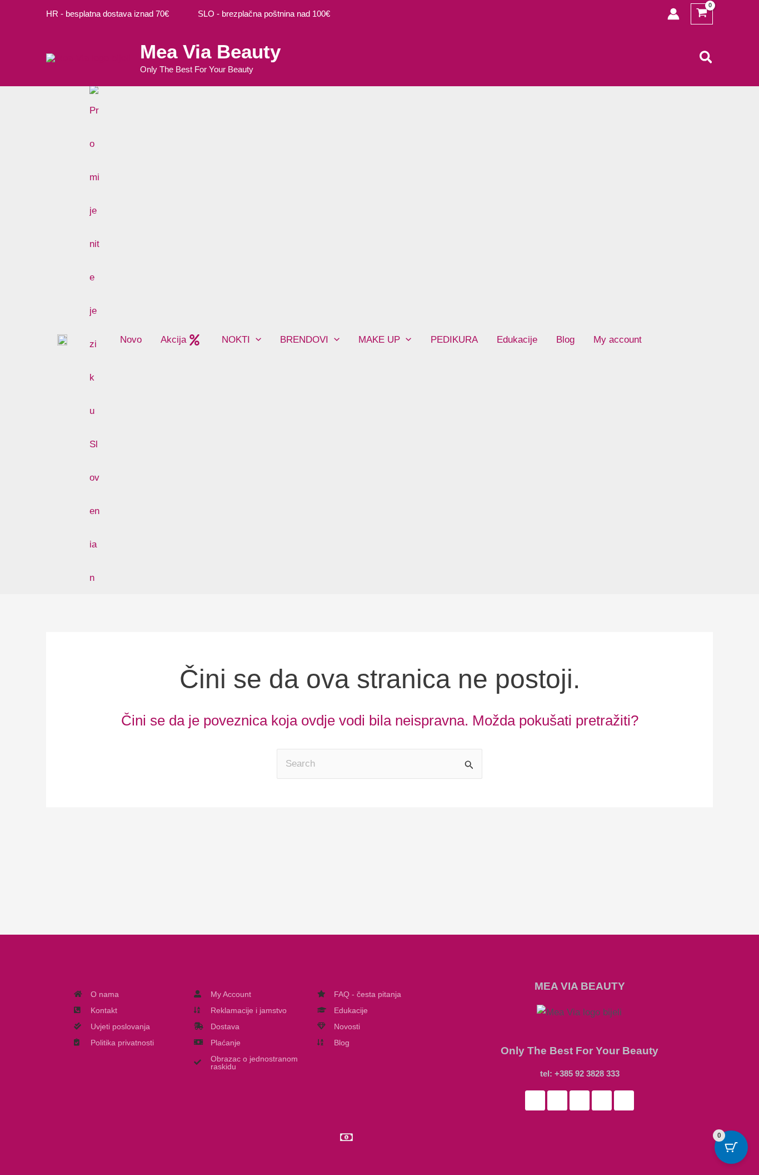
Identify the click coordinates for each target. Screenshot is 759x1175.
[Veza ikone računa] (673, 14)
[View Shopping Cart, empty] (702, 14)
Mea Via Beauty (210, 51)
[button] (706, 57)
